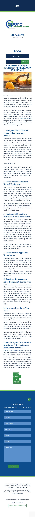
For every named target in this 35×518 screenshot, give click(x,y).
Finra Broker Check (17, 37)
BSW (15, 515)
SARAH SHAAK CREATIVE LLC (17, 505)
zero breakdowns (26, 118)
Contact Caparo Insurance (12, 350)
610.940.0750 (17, 35)
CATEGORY (17, 56)
